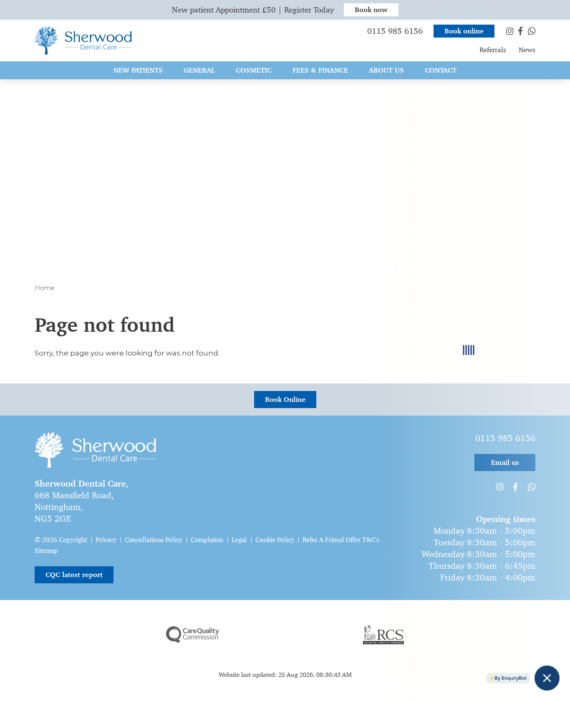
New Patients (138, 70)
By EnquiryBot (510, 678)
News (527, 49)
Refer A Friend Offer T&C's (341, 539)
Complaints (207, 539)
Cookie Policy (274, 539)
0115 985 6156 (395, 31)
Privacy (106, 539)
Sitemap (46, 550)
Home (45, 288)
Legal (239, 539)
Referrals (492, 49)
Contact (441, 70)
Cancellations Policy (153, 539)
